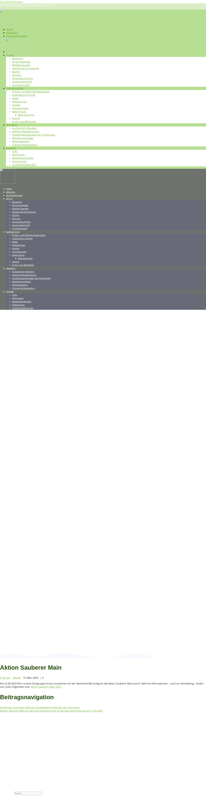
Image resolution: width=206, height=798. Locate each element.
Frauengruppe (20, 108)
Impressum (18, 154)
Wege (15, 98)
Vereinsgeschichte (22, 78)
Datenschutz (19, 161)
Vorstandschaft (21, 85)
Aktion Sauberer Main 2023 (46, 687)
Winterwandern (21, 141)
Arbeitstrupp (19, 101)
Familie (16, 105)
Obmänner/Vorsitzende (25, 68)
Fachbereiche (14, 88)
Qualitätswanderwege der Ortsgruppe (33, 134)
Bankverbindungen (23, 158)
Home (10, 29)
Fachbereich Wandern (24, 128)
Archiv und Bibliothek (24, 121)
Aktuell (17, 677)
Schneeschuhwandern (24, 144)
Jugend (16, 118)
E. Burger (5, 677)
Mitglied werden (21, 65)
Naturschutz (19, 111)
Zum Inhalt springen (11, 1)
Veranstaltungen (16, 36)
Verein (10, 55)
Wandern (12, 125)
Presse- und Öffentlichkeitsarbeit (30, 91)
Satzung (16, 75)
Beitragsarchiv (26, 115)
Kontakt (11, 148)
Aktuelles (12, 32)
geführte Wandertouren (25, 131)
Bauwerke (17, 58)
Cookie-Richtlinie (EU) (24, 164)
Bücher (16, 71)
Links (15, 151)
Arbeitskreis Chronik (23, 95)
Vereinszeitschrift (22, 81)
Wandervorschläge (22, 138)
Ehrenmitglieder (21, 61)
